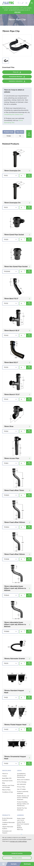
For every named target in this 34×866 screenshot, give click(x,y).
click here (17, 12)
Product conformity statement (22, 792)
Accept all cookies (17, 853)
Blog (3, 783)
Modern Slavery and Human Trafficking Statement (23, 797)
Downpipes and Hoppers (6, 832)
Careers (4, 776)
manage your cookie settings (18, 841)
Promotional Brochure (16, 76)
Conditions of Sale (7, 792)
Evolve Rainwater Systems (7, 819)
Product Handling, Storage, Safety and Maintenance (23, 803)
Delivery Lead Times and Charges (8, 786)
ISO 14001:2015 (21, 784)
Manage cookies (17, 857)
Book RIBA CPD (6, 778)
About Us (5, 773)
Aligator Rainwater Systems (7, 827)
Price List (16, 72)
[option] (17, 45)
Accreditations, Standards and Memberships (21, 775)
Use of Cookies (21, 789)
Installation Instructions (16, 81)
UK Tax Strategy (21, 782)
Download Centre (7, 780)
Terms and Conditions (23, 779)
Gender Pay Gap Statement (22, 809)
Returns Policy (6, 789)
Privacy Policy (21, 786)
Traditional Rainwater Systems (8, 823)
